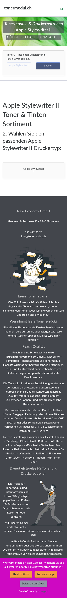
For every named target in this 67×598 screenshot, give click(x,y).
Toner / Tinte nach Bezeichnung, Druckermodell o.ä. (26, 56)
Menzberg (12, 441)
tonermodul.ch (18, 8)
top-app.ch (43, 591)
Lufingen (18, 445)
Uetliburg (40, 453)
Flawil (32, 441)
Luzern (7, 449)
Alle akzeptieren (21, 574)
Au (62, 449)
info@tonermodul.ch (33, 236)
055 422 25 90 (33, 232)
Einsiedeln (55, 453)
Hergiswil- (29, 457)
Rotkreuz (43, 441)
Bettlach (11, 453)
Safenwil (53, 449)
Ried (16, 449)
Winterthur (25, 453)
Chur (23, 441)
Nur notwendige (45, 574)
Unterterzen (12, 457)
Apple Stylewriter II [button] (33, 170)
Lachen (59, 437)
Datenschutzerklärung (33, 584)
